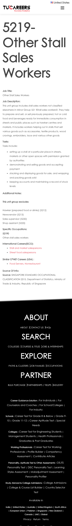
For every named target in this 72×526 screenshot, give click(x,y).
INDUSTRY (58, 385)
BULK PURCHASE (17, 385)
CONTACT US (36, 327)
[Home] (17, 8)
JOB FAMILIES (37, 365)
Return (37, 519)
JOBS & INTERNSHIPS (52, 346)
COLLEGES (13, 346)
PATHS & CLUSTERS (19, 365)
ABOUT (24, 327)
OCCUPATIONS (54, 365)
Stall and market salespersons (26, 248)
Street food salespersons (23, 252)
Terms (45, 519)
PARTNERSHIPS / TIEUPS (39, 385)
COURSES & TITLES (30, 346)
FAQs (48, 327)
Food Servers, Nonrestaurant (25, 263)
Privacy (27, 519)
